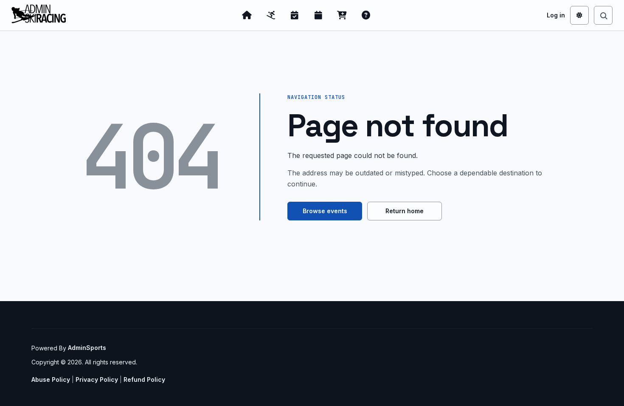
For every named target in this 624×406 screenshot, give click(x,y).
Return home (404, 210)
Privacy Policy (97, 379)
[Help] (366, 15)
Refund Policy (144, 379)
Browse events (325, 210)
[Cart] (342, 15)
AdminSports (87, 347)
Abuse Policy (50, 379)
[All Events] (318, 15)
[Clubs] (270, 15)
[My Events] (294, 15)
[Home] (247, 15)
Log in (556, 15)
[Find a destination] (603, 15)
